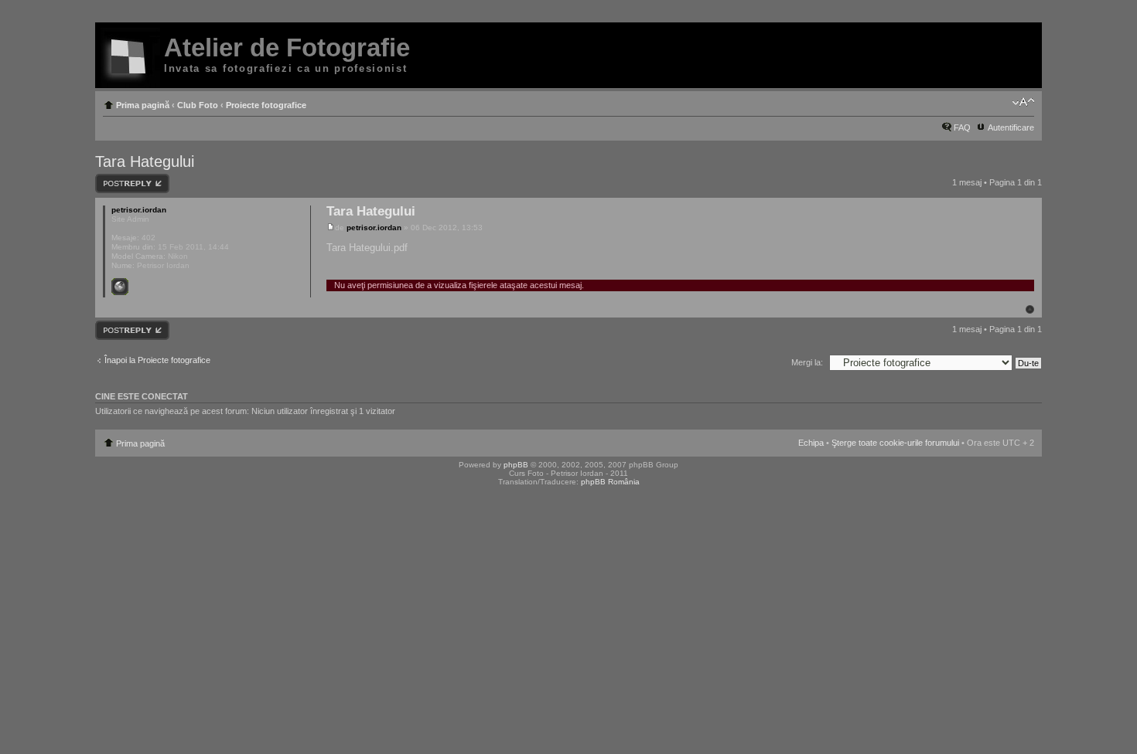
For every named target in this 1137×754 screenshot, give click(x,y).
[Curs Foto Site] (130, 58)
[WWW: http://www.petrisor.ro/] (119, 286)
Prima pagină (142, 105)
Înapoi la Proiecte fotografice (157, 360)
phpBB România (610, 481)
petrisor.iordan (374, 227)
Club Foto (197, 105)
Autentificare (1011, 127)
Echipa (811, 442)
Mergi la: (807, 362)
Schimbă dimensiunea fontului (1023, 102)
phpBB (516, 464)
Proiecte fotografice (266, 105)
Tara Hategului (144, 161)
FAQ (962, 127)
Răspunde (114, 178)
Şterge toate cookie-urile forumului (895, 442)
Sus (1030, 309)
